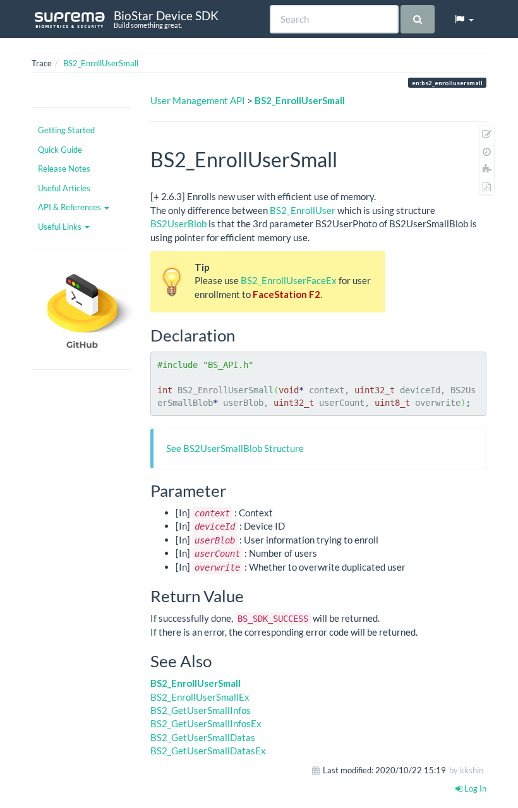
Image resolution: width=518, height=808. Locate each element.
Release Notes (64, 168)
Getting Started (66, 130)
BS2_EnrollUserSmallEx (200, 697)
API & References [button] (70, 207)
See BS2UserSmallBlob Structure (235, 448)
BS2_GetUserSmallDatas (202, 737)
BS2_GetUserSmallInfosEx (206, 723)
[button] (463, 19)
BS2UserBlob (178, 223)
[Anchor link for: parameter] (234, 490)
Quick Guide (60, 150)
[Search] (417, 19)
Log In (474, 788)
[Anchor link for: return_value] (252, 595)
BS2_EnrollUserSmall (100, 63)
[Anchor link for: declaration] (243, 334)
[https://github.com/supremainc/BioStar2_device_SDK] (81, 309)
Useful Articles (64, 188)
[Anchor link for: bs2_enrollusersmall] (347, 158)
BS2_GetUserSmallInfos (200, 710)
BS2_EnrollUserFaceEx (289, 280)
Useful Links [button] (60, 227)
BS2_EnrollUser (302, 210)
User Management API (197, 100)
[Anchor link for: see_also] (220, 660)
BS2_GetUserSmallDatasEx (208, 750)
